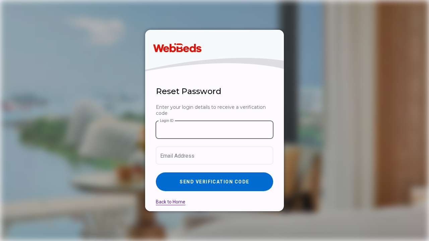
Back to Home (170, 202)
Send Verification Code (214, 181)
